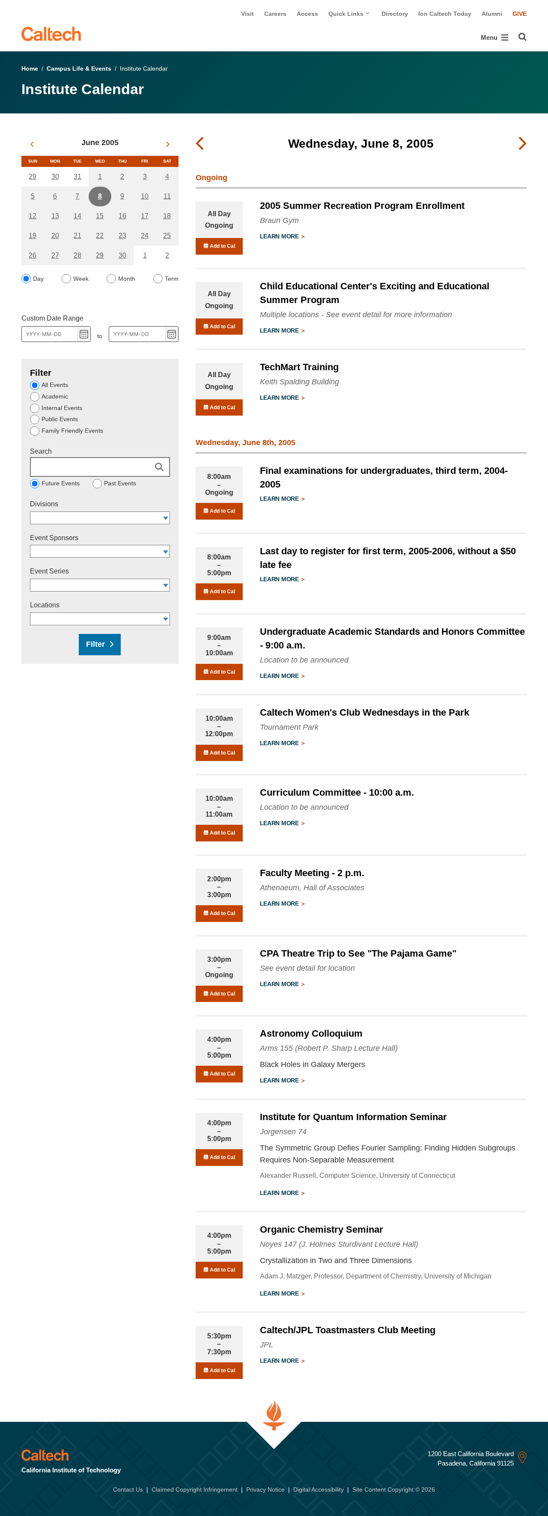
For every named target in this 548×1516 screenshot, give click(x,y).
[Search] (522, 37)
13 (55, 216)
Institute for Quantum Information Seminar (353, 1117)
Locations (45, 605)
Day (38, 278)
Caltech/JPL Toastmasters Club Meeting (347, 1330)
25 (167, 235)
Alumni (492, 13)
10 (145, 196)
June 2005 (100, 142)
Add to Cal (221, 246)
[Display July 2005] (167, 144)
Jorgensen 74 (283, 1131)
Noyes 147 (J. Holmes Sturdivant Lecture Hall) (339, 1244)
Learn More (280, 236)
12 (32, 216)
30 (55, 176)
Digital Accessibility (318, 1489)
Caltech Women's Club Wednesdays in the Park (364, 712)
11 (167, 196)
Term (172, 278)
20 (55, 235)
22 (100, 235)
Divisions (44, 504)
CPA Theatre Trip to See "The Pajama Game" (358, 953)
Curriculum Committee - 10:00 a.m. (337, 792)
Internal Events (62, 407)
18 (167, 216)
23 (122, 235)
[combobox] (96, 517)
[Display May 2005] (31, 144)
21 (77, 235)
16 (122, 216)
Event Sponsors (54, 537)
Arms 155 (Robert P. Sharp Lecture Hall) (329, 1048)
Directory (394, 13)
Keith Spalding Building (299, 382)
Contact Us (128, 1489)
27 (55, 255)
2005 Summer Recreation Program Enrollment (362, 205)
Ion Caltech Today (444, 13)
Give (519, 13)
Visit (247, 13)
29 (32, 176)
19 (32, 235)
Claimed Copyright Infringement (195, 1489)
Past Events (120, 483)
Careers (275, 13)
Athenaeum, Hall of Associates (312, 887)
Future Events (61, 483)
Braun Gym (279, 220)
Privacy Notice (265, 1489)
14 (77, 216)
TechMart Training (299, 367)
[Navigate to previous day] (199, 144)
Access (307, 13)
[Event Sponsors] (166, 551)
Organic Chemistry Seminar (321, 1229)
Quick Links (346, 13)
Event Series (49, 571)
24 (145, 235)
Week (81, 278)
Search (41, 451)
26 (32, 255)
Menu (490, 37)
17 (145, 216)
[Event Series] (166, 585)
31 (77, 176)
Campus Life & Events (79, 68)
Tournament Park (289, 727)
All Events (55, 384)
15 (100, 216)
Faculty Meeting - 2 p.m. (312, 873)
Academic (55, 396)
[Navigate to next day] (523, 144)
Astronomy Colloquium (311, 1033)
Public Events (60, 419)
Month (126, 278)
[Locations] (166, 618)
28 (77, 255)
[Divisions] (166, 517)
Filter (95, 644)
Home (29, 68)
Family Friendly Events (72, 430)
